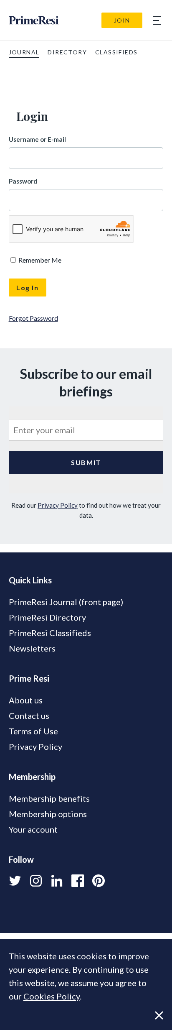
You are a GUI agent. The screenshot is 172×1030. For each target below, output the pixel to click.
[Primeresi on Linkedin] (57, 880)
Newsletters (32, 648)
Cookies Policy (51, 996)
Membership (32, 777)
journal (24, 52)
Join (122, 20)
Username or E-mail (37, 139)
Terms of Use (33, 731)
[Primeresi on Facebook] (77, 880)
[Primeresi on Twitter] (15, 880)
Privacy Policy (58, 505)
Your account (33, 829)
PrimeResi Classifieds (50, 633)
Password (23, 181)
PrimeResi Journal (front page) (66, 602)
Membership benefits (49, 798)
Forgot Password (33, 318)
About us (26, 700)
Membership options (48, 814)
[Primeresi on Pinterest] (98, 880)
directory (67, 52)
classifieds (116, 52)
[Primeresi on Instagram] (36, 880)
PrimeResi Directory (47, 617)
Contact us (29, 716)
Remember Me (39, 260)
